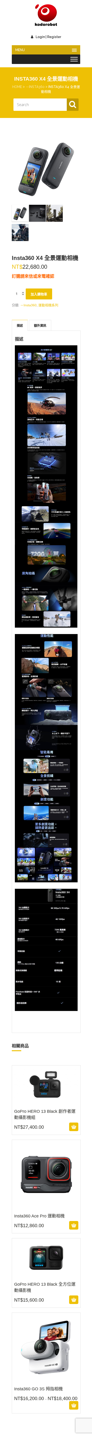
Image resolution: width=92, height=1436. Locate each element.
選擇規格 (45, 1405)
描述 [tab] (20, 325)
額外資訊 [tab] (40, 325)
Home (17, 87)
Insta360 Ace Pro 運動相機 (46, 1205)
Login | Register (48, 37)
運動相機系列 (48, 305)
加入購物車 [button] (45, 1127)
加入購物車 (39, 294)
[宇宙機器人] (46, 15)
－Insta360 (35, 87)
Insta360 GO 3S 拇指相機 (46, 1385)
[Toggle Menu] (74, 59)
